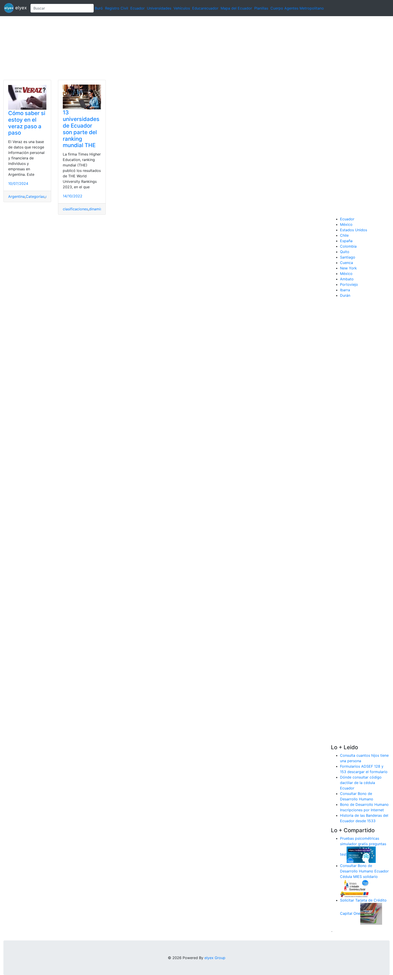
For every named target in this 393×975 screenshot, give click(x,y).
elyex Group (214, 957)
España (346, 241)
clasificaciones (75, 209)
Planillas (261, 8)
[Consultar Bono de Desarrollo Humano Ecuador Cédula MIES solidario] (354, 888)
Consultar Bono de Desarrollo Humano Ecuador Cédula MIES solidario (364, 871)
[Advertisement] (136, 48)
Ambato (347, 279)
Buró (99, 8)
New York (348, 268)
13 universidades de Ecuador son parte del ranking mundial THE (81, 128)
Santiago (347, 257)
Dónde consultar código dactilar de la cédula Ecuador (361, 782)
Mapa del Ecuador (236, 8)
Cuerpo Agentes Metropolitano (297, 8)
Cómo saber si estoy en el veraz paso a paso (26, 123)
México (346, 224)
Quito (344, 251)
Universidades (159, 8)
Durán (345, 295)
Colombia (348, 246)
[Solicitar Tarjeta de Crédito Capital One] (371, 913)
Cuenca (346, 262)
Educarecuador (205, 8)
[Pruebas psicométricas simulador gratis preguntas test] (361, 854)
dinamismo (98, 209)
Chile (344, 235)
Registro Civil (116, 8)
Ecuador (137, 8)
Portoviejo (349, 284)
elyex (20, 7)
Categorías (35, 196)
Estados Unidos (353, 230)
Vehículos (182, 8)
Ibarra (345, 290)
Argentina (16, 196)
